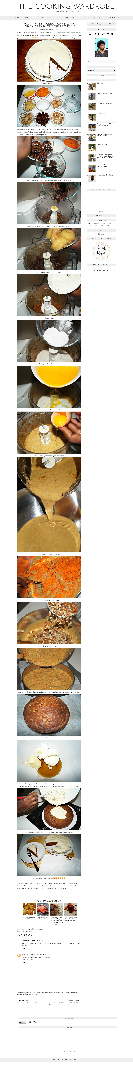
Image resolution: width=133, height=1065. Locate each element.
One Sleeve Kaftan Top (104, 103)
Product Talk (77, 17)
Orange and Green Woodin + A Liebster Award (106, 124)
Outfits (45, 17)
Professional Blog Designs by (66, 1059)
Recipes (55, 17)
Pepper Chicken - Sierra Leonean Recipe (104, 165)
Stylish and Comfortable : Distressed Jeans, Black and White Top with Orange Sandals (105, 157)
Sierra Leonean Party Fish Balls (29, 918)
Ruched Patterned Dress (104, 93)
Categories (97, 17)
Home (17, 17)
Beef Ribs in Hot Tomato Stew (43, 918)
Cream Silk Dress (102, 144)
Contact (35, 17)
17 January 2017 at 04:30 (36, 940)
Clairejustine (25, 940)
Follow (101, 211)
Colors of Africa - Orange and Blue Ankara (105, 135)
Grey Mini (100, 83)
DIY (88, 17)
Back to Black (101, 114)
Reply (23, 948)
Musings (65, 17)
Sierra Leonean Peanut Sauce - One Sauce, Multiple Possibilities (70, 918)
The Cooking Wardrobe (66, 6)
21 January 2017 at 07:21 (40, 954)
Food (26, 931)
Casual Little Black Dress (105, 175)
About (26, 17)
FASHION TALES (27, 954)
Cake (23, 931)
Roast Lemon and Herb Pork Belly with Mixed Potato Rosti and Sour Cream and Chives (57, 920)
